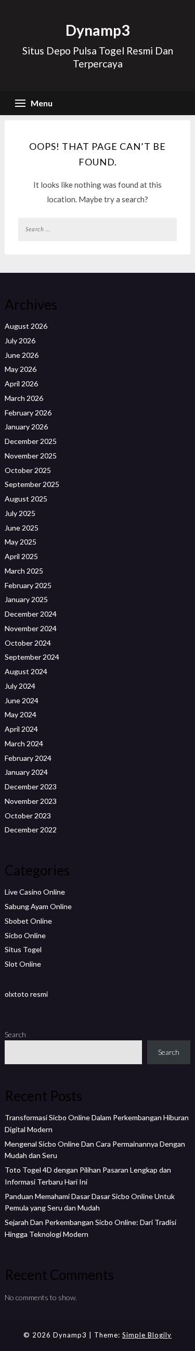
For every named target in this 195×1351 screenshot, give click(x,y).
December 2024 (31, 613)
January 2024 (26, 772)
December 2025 (31, 441)
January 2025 (26, 599)
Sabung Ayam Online (38, 906)
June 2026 (21, 355)
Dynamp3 (97, 30)
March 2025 (24, 570)
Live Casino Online (35, 891)
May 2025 (20, 541)
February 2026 (28, 412)
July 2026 (20, 340)
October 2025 (28, 470)
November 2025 (31, 455)
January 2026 (26, 426)
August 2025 (26, 498)
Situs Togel (23, 949)
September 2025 (32, 484)
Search (15, 1034)
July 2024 (20, 685)
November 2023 (31, 801)
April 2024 (21, 729)
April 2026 (21, 383)
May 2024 (20, 714)
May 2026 (20, 369)
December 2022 (31, 829)
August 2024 (26, 671)
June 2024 (21, 700)
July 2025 (20, 513)
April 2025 (21, 556)
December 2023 (31, 786)
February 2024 (28, 758)
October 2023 (28, 815)
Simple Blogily (147, 1335)
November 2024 (31, 628)
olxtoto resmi (26, 994)
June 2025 (21, 527)
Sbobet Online (28, 920)
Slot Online (23, 963)
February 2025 (28, 585)
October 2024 (28, 642)
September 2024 (32, 656)
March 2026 (24, 398)
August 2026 (26, 326)
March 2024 (24, 743)
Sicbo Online (25, 935)
